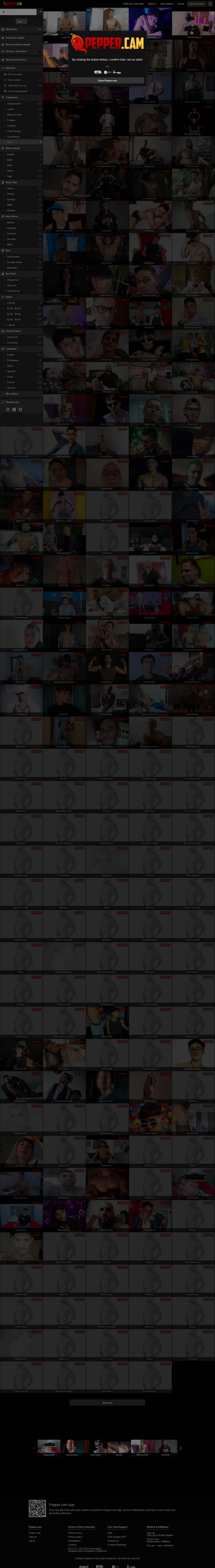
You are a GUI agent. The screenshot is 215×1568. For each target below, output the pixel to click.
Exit (107, 66)
